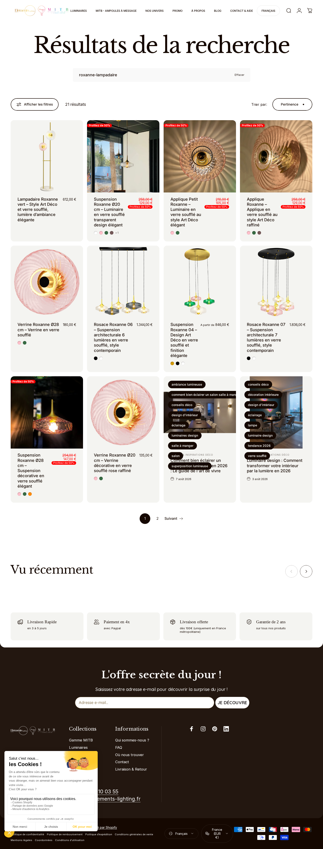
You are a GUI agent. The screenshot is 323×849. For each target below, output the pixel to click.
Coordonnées (43, 840)
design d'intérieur (185, 415)
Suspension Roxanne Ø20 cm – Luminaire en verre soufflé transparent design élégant (109, 212)
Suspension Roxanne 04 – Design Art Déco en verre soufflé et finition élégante (184, 340)
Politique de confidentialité (27, 834)
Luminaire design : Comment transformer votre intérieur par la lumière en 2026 (274, 465)
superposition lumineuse (190, 466)
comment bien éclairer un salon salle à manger (206, 394)
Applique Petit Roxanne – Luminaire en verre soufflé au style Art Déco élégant (185, 212)
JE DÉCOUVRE (232, 702)
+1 (117, 232)
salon (176, 456)
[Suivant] (306, 571)
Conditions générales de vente (134, 834)
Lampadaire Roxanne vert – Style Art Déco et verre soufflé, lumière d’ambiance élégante (38, 209)
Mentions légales (21, 840)
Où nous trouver (129, 755)
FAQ (118, 747)
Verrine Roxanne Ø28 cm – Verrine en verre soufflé (38, 329)
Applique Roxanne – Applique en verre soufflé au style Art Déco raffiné (262, 212)
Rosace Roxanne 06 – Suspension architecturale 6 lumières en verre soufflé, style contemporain (113, 337)
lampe (252, 425)
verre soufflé (257, 456)
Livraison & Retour (131, 769)
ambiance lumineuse (187, 384)
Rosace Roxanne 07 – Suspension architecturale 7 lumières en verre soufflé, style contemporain (266, 337)
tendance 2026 (259, 445)
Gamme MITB (81, 740)
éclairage (178, 425)
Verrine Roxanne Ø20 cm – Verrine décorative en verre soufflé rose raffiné (114, 463)
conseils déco (182, 405)
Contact (122, 762)
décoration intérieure (263, 394)
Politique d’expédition (98, 834)
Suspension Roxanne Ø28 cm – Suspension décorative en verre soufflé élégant (31, 470)
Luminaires (78, 747)
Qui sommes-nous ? (132, 740)
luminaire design (260, 435)
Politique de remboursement (65, 834)
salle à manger (182, 445)
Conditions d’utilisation (69, 840)
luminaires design (185, 435)
